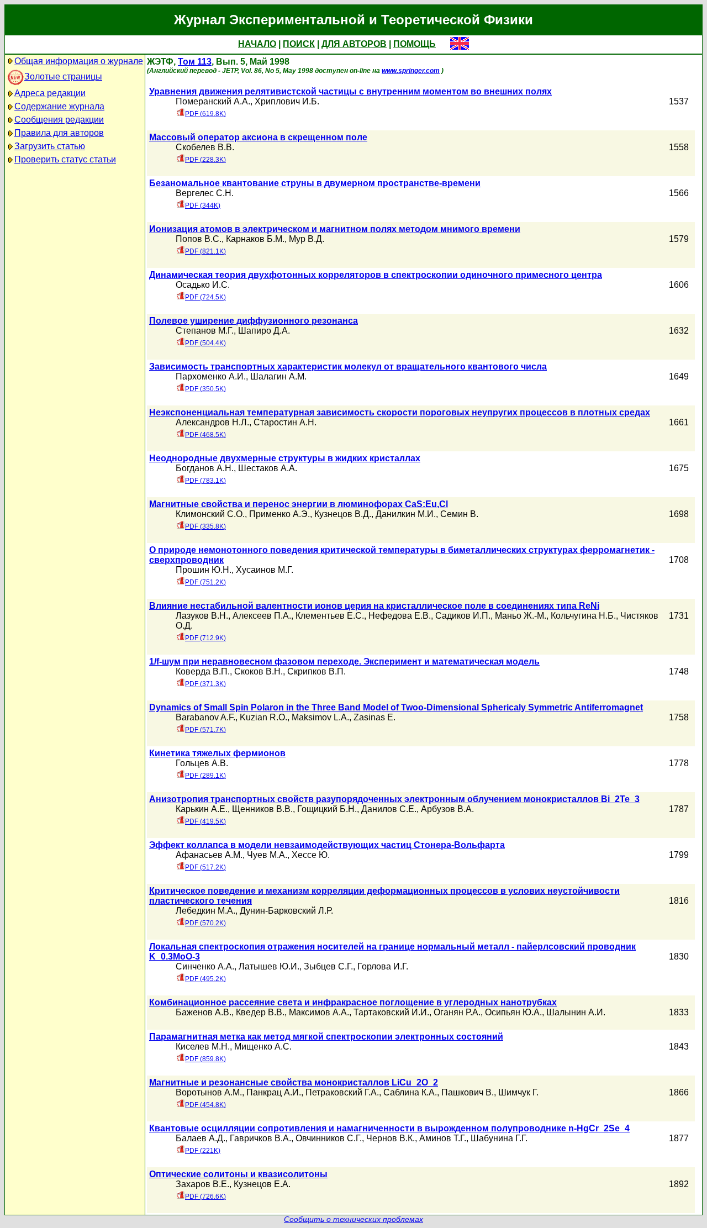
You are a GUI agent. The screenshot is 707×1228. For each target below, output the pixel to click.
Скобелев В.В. (205, 147)
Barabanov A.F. (205, 717)
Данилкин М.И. (406, 514)
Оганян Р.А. (457, 1012)
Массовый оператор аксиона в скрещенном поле (258, 137)
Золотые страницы (63, 76)
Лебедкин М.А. (205, 910)
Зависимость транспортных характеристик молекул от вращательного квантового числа (348, 366)
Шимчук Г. (518, 1092)
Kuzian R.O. (263, 717)
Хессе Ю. (311, 855)
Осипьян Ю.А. (513, 1012)
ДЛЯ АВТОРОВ (354, 44)
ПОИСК (299, 44)
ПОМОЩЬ (414, 44)
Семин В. (459, 514)
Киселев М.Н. (203, 1046)
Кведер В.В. (260, 1012)
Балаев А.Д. (200, 1138)
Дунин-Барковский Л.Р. (286, 910)
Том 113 (195, 61)
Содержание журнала (59, 106)
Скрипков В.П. (316, 671)
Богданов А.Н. (205, 468)
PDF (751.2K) (205, 582)
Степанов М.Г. (205, 330)
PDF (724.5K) (205, 297)
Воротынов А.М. (209, 1092)
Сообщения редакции (59, 119)
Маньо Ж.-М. (520, 615)
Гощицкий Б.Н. (327, 809)
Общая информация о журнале (78, 61)
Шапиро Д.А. (264, 330)
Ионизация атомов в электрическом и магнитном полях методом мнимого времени (334, 229)
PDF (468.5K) (205, 435)
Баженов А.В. (203, 1012)
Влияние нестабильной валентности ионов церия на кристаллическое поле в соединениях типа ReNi (374, 605)
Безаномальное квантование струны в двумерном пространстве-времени (315, 183)
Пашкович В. (467, 1092)
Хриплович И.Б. (287, 101)
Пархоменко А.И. (211, 376)
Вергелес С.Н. (205, 193)
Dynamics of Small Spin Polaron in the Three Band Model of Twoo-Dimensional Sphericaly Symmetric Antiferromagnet (396, 707)
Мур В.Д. (306, 239)
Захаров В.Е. (202, 1184)
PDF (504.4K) (205, 343)
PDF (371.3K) (205, 684)
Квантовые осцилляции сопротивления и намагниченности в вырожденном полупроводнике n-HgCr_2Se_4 (389, 1128)
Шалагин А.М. (278, 376)
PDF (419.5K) (205, 821)
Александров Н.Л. (212, 422)
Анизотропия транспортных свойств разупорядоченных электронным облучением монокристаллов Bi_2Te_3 (394, 799)
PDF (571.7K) (205, 730)
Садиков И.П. (462, 615)
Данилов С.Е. (388, 809)
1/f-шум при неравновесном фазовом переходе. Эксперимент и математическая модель (344, 661)
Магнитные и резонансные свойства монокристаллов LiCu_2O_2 (293, 1082)
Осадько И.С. (203, 284)
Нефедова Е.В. (399, 615)
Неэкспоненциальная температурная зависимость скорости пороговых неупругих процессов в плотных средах (399, 412)
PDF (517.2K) (205, 867)
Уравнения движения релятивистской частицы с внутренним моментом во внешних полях (350, 91)
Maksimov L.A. (320, 717)
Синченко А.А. (205, 966)
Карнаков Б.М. (255, 239)
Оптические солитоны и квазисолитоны (238, 1174)
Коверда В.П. (203, 671)
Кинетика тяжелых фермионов (217, 753)
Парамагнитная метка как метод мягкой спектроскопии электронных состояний (326, 1036)
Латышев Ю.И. (269, 966)
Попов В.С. (198, 239)
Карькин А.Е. (202, 809)
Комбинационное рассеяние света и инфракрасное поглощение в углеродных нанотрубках (353, 1002)
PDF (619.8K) (205, 114)
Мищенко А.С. (263, 1046)
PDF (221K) (202, 1151)
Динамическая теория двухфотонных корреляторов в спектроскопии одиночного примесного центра (375, 275)
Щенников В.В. (262, 809)
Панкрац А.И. (273, 1092)
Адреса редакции (50, 93)
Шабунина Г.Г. (499, 1138)
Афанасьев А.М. (209, 855)
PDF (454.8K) (205, 1105)
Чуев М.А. (267, 855)
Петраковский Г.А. (342, 1092)
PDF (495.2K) (205, 979)
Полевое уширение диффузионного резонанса (253, 320)
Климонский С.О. (210, 514)
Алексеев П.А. (262, 615)
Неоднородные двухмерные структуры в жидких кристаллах (284, 458)
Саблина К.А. (410, 1092)
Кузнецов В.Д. (342, 514)
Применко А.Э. (279, 514)
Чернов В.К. (390, 1138)
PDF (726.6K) (205, 1196)
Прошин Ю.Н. (203, 570)
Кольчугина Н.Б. (583, 615)
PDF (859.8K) (205, 1059)
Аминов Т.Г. (442, 1138)
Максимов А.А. (319, 1012)
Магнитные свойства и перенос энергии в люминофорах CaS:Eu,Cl (298, 504)
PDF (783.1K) (205, 480)
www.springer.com (411, 71)
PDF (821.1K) (205, 251)
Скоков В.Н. (258, 671)
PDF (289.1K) (205, 775)
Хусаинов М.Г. (264, 570)
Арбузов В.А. (447, 809)
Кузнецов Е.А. (262, 1184)
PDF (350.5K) (205, 389)
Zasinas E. (374, 717)
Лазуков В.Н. (202, 615)
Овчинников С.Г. (329, 1138)
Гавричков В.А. (260, 1138)
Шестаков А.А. (267, 468)
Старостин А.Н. (285, 422)
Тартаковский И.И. (391, 1012)
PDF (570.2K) (205, 923)
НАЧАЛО (257, 44)
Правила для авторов (59, 133)
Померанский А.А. (213, 101)
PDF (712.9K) (205, 638)
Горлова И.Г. (382, 966)
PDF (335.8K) (205, 526)
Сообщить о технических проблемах (353, 1219)
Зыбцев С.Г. (328, 966)
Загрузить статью (49, 146)
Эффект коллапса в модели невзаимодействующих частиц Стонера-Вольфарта (327, 845)
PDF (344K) (202, 205)
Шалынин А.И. (575, 1012)
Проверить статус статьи (65, 159)
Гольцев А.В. (202, 763)
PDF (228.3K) (205, 160)
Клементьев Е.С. (330, 615)
